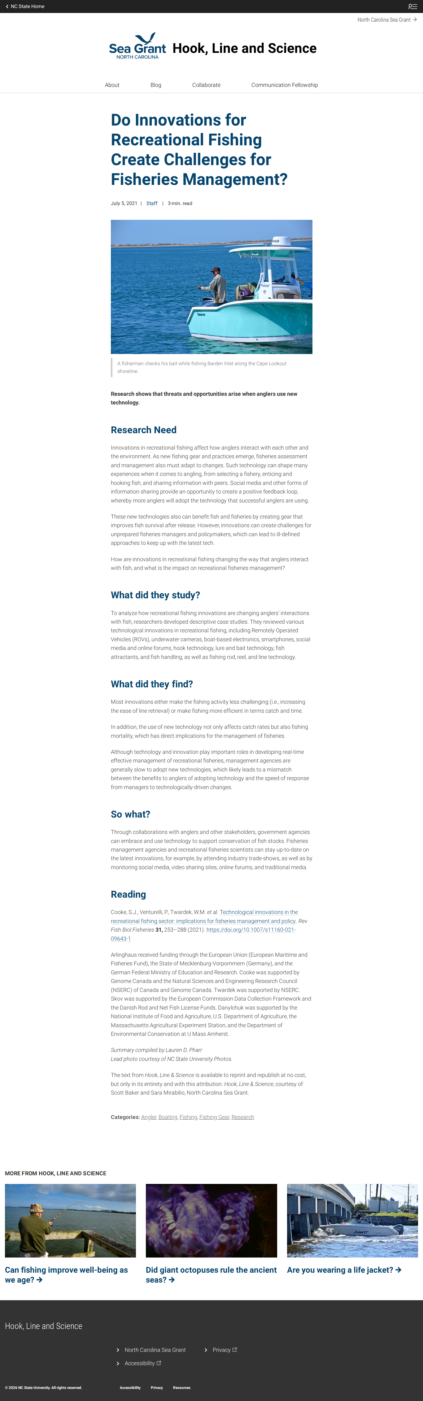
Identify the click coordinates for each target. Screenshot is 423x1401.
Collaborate (206, 85)
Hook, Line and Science (244, 48)
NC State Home (27, 6)
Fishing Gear (214, 1117)
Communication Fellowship (284, 85)
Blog (155, 85)
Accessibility (130, 1388)
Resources (181, 1388)
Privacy (157, 1388)
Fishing (188, 1117)
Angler (148, 1117)
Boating (168, 1117)
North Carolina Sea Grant (155, 1350)
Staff (152, 203)
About (112, 85)
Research (243, 1117)
